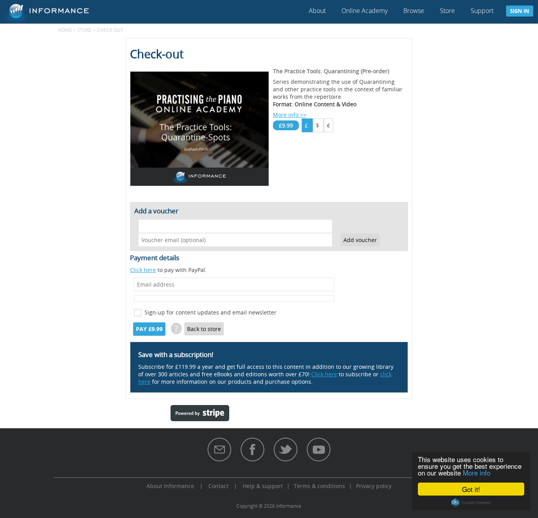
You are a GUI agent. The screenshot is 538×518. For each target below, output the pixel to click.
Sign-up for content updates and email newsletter (210, 312)
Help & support (263, 486)
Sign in (519, 11)
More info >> (289, 114)
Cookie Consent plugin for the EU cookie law (471, 502)
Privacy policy (373, 486)
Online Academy (364, 10)
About (317, 10)
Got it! (471, 489)
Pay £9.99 (149, 329)
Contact (218, 486)
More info (476, 472)
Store (447, 10)
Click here (143, 270)
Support (482, 10)
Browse (413, 10)
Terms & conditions (319, 486)
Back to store (204, 329)
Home (65, 30)
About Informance (170, 486)
